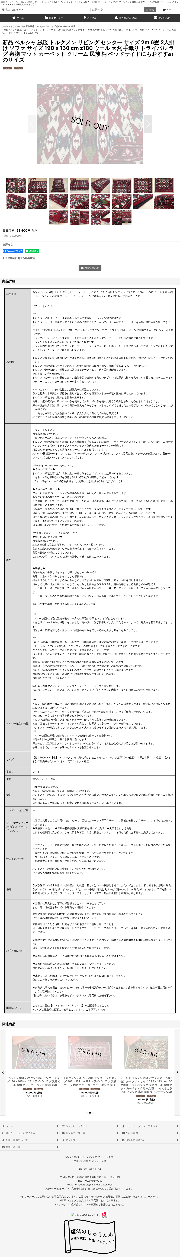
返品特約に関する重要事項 (20, 258)
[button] (32, 124)
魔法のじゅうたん (13, 9)
